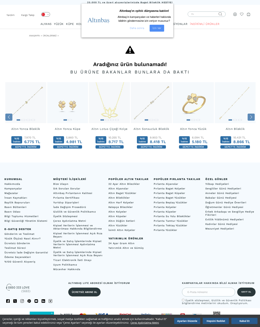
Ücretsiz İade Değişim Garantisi (26, 252)
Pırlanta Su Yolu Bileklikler (172, 216)
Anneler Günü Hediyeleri (222, 193)
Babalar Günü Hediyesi (221, 197)
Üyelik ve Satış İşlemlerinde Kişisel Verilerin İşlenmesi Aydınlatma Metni (77, 244)
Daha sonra (137, 28)
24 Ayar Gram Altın (121, 243)
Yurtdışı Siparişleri (66, 202)
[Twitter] (15, 301)
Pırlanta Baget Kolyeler (169, 188)
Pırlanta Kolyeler (165, 207)
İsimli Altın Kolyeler (121, 230)
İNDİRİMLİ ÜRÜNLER (204, 24)
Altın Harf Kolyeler (121, 202)
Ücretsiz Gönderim (17, 243)
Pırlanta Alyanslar (166, 183)
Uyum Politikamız (65, 264)
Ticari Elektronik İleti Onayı (72, 260)
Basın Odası (12, 211)
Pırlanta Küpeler (165, 211)
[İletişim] (18, 289)
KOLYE (80, 24)
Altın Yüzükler (118, 225)
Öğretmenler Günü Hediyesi (224, 207)
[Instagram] (22, 301)
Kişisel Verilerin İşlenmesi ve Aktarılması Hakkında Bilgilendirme (77, 227)
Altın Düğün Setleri (121, 220)
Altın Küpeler (117, 216)
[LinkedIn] (43, 301)
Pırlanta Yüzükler (165, 230)
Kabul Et (244, 321)
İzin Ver (156, 28)
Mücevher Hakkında (66, 269)
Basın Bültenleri (15, 207)
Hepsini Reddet (216, 321)
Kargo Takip (27, 15)
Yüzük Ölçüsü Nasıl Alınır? (22, 238)
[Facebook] (8, 301)
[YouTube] (36, 301)
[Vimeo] (50, 301)
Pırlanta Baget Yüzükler (170, 197)
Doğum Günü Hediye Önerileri (225, 202)
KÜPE (70, 24)
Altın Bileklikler (119, 197)
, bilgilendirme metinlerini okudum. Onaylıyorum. (217, 302)
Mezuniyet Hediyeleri (219, 228)
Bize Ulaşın (60, 183)
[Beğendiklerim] (242, 14)
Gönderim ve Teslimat (19, 233)
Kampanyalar (13, 188)
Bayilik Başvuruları (17, 202)
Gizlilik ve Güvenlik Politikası (231, 300)
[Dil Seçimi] (45, 14)
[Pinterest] (29, 301)
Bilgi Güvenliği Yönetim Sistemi (25, 220)
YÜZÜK (58, 24)
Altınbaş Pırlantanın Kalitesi (72, 193)
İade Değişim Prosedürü (69, 207)
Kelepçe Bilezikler (120, 207)
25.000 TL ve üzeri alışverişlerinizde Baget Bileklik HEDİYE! (130, 2)
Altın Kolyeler (117, 211)
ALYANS (46, 24)
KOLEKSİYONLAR (175, 24)
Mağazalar (11, 193)
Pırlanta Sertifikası (66, 197)
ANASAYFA (34, 35)
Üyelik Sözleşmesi (65, 216)
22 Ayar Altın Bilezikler (124, 183)
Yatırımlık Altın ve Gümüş (126, 247)
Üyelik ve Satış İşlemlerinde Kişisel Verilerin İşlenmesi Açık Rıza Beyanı (78, 254)
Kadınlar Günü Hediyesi (221, 224)
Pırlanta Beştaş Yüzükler (170, 202)
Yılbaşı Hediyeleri (217, 183)
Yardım (11, 15)
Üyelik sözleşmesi (197, 300)
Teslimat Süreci (15, 247)
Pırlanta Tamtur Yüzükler (171, 220)
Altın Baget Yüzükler (122, 193)
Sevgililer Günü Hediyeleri (223, 188)
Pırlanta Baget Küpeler (169, 193)
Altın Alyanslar (118, 188)
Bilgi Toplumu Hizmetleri (21, 216)
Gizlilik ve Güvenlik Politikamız (74, 211)
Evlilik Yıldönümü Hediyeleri (224, 219)
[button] (8, 117)
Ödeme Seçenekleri (17, 257)
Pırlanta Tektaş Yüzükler (170, 225)
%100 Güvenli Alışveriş (19, 261)
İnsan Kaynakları (15, 197)
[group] (25, 117)
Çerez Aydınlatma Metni (145, 322)
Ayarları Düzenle (187, 321)
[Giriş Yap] (235, 14)
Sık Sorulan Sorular (66, 188)
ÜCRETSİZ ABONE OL (84, 292)
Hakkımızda (12, 183)
